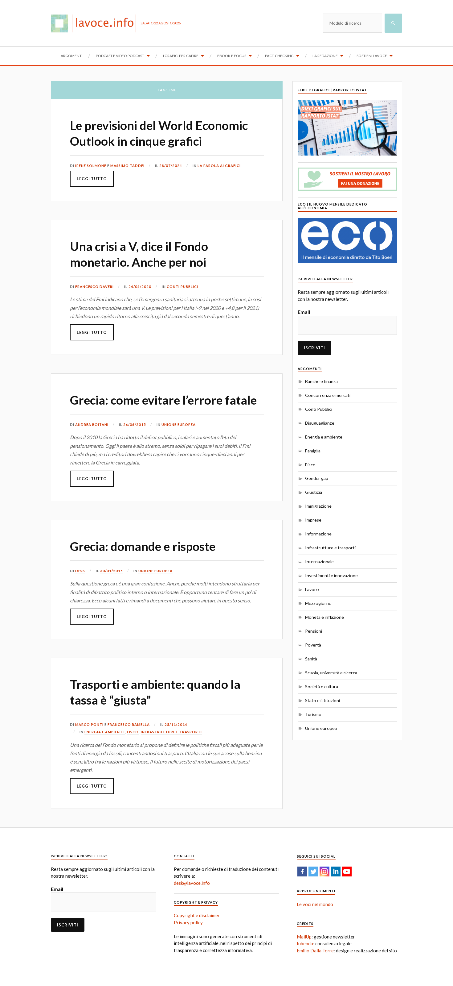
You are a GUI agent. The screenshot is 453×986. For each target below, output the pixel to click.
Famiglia (312, 450)
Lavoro (312, 589)
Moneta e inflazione (324, 617)
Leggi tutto (92, 178)
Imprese (313, 519)
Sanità (311, 658)
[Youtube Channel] (347, 871)
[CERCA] (393, 23)
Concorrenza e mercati (327, 395)
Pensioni (313, 631)
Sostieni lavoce (372, 55)
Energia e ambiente (104, 732)
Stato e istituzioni (322, 700)
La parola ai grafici (219, 166)
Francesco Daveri (94, 287)
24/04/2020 (140, 287)
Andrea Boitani (91, 424)
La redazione (325, 55)
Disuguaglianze (319, 423)
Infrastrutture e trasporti (171, 732)
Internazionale (319, 561)
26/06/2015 (134, 424)
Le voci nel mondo (315, 904)
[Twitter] (313, 871)
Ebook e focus (231, 55)
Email (304, 312)
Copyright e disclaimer (197, 915)
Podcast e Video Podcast (120, 55)
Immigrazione (318, 506)
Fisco (133, 732)
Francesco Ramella (129, 724)
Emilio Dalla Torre (315, 950)
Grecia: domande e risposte (142, 546)
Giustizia (313, 492)
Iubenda (305, 943)
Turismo (313, 714)
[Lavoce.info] (96, 23)
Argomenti (72, 55)
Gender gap (316, 478)
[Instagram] (324, 871)
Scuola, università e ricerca (331, 672)
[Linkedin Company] (336, 871)
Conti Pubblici (182, 287)
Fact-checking (279, 55)
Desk (80, 571)
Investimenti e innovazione (331, 575)
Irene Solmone (90, 166)
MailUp (304, 936)
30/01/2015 (111, 571)
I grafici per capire (180, 55)
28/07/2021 (170, 166)
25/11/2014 (176, 724)
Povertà (313, 644)
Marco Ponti (89, 724)
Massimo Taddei (127, 166)
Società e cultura (321, 686)
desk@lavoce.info (192, 883)
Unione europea (178, 424)
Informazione (318, 533)
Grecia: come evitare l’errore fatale (163, 400)
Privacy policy (188, 922)
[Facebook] (302, 871)
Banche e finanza (321, 381)
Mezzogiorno (318, 603)
